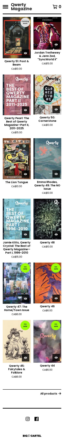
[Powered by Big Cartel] (32, 435)
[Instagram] (27, 418)
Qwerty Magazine (21, 7)
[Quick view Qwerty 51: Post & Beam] (25, 53)
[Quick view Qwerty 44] (56, 357)
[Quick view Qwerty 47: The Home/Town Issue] (25, 298)
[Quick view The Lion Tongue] (25, 174)
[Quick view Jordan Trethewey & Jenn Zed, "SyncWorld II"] (56, 44)
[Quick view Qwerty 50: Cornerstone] (56, 109)
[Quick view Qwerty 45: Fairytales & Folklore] (25, 357)
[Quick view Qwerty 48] (56, 234)
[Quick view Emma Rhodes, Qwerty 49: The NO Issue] (56, 174)
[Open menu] (5, 7)
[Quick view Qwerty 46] (56, 298)
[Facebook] (36, 418)
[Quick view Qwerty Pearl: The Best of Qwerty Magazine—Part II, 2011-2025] (25, 110)
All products (48, 394)
